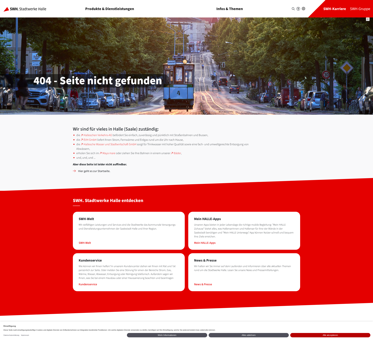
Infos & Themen (229, 8)
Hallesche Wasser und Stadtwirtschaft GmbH (110, 144)
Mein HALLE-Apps (205, 243)
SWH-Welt (85, 243)
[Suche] (293, 9)
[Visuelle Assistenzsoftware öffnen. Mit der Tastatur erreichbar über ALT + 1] (298, 8)
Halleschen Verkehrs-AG (98, 135)
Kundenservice (88, 284)
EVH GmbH (90, 140)
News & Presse (203, 284)
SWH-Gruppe (360, 8)
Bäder (177, 153)
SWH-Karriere (334, 8)
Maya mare (108, 153)
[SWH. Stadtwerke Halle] (27, 9)
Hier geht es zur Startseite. (94, 171)
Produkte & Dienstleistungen (109, 8)
